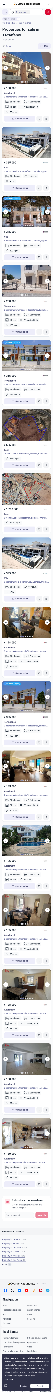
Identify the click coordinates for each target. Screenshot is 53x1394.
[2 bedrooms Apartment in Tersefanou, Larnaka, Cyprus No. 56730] (26, 766)
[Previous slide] (5, 68)
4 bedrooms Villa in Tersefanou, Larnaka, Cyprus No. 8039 (25, 240)
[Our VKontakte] (19, 1290)
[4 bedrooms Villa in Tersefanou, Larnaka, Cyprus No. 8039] (26, 211)
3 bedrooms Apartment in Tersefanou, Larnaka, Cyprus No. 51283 (25, 651)
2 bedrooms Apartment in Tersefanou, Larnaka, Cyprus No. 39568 (25, 97)
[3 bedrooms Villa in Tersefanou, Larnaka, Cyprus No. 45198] (26, 553)
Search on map (33, 1310)
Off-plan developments (37, 1338)
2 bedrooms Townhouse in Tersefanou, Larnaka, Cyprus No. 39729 (25, 310)
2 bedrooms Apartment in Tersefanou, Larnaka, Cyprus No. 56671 (25, 1088)
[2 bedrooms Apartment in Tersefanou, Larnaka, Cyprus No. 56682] (26, 984)
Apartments (32, 1342)
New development (11, 1338)
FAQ (5, 1314)
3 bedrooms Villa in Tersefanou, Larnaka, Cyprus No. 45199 (25, 171)
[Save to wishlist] (39, 119)
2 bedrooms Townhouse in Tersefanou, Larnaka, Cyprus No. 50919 (25, 384)
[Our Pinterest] (40, 1290)
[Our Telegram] (47, 1290)
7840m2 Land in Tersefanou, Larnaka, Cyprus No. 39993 (26, 454)
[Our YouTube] (26, 1290)
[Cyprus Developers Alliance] (45, 162)
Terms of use (45, 1391)
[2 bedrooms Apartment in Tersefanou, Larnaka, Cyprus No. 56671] (26, 1059)
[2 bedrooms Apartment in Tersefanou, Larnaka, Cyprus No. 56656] (26, 910)
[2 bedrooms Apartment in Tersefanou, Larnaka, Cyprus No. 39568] (26, 68)
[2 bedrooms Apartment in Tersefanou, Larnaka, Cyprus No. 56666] (26, 840)
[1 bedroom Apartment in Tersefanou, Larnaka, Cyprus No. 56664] (26, 1133)
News (29, 1314)
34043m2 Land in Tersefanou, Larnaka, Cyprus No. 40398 (25, 518)
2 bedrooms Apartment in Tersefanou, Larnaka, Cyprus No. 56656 (25, 939)
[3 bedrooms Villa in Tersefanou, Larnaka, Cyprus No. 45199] (26, 142)
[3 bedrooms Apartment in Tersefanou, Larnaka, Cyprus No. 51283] (26, 622)
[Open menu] (4, 4)
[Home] (27, 3)
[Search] (48, 12)
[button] (26, 1231)
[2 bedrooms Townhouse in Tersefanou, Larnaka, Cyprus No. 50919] (26, 355)
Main (5, 1305)
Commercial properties (13, 1351)
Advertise (7, 1319)
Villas (29, 1347)
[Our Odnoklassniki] (33, 1290)
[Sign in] (49, 3)
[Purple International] (45, 232)
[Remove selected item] (27, 12)
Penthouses (8, 1347)
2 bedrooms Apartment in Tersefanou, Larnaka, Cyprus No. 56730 (25, 795)
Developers (32, 1305)
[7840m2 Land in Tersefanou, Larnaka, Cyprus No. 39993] (26, 425)
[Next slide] (47, 68)
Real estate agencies (12, 1310)
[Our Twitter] (12, 1290)
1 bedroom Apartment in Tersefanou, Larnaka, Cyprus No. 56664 (24, 1162)
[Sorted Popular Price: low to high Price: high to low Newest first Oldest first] (13, 46)
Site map (6, 1323)
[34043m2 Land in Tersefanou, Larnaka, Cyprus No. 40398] (26, 489)
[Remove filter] (18, 19)
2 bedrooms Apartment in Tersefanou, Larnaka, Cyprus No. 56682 (25, 1013)
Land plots (31, 1351)
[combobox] (26, 12)
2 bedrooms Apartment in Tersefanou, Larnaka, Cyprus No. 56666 (25, 869)
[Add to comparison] (46, 119)
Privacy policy (27, 1391)
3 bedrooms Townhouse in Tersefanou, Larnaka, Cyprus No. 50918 (25, 726)
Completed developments (14, 1342)
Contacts (31, 1319)
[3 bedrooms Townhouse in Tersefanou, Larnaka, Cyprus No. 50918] (26, 697)
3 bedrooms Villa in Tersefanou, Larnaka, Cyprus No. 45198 (25, 582)
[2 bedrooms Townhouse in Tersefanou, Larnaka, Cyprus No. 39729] (26, 281)
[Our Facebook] (5, 1290)
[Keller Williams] (45, 88)
